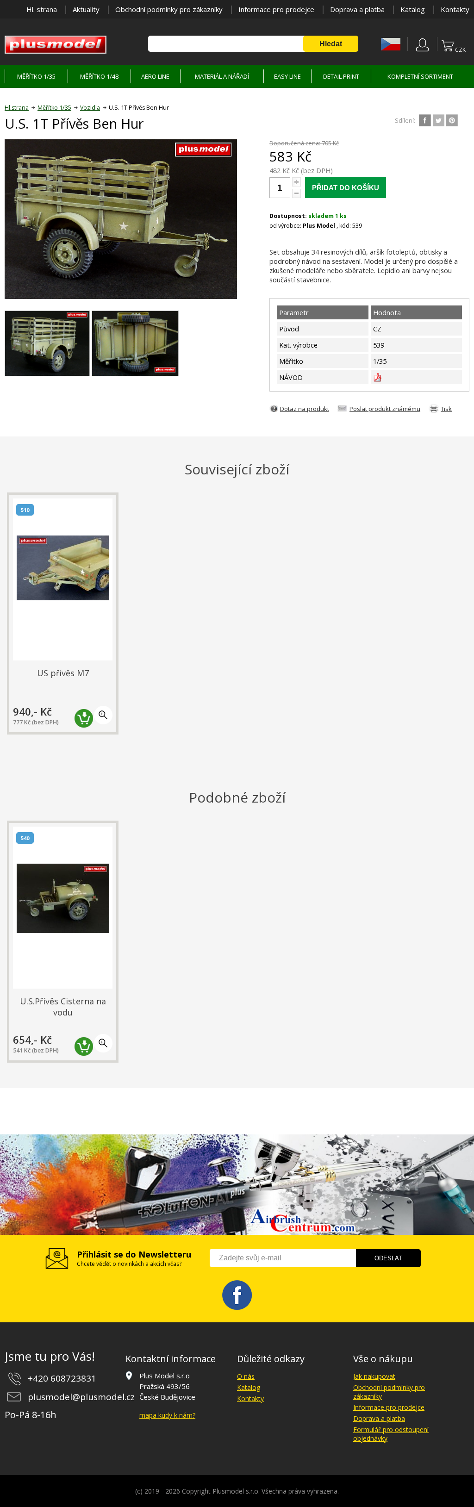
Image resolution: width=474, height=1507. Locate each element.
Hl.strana (17, 108)
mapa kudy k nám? (167, 1415)
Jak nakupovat (374, 1376)
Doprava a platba (357, 9)
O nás (246, 1376)
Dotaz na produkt (304, 409)
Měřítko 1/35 (54, 108)
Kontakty (455, 9)
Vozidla (90, 108)
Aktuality (86, 9)
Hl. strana (41, 9)
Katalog (412, 9)
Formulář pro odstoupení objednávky (391, 1434)
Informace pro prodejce (276, 9)
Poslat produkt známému (384, 409)
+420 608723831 (62, 1378)
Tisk (446, 409)
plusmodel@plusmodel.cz (81, 1397)
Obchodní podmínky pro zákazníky (169, 9)
